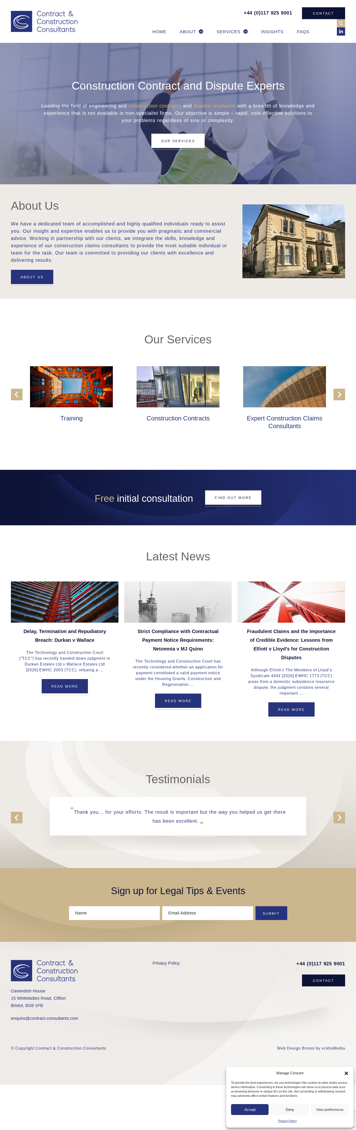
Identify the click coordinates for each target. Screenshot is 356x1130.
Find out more (233, 498)
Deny (290, 1109)
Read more (64, 686)
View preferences (330, 1109)
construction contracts (155, 105)
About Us (32, 277)
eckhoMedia (333, 1048)
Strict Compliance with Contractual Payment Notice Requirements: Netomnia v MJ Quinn (178, 640)
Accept (249, 1109)
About (188, 31)
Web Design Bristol (296, 1048)
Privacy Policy (287, 1121)
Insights (272, 31)
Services (228, 31)
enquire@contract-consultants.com (44, 1018)
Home (159, 31)
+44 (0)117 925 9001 (268, 12)
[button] (346, 1073)
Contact (323, 13)
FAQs (303, 31)
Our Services (178, 141)
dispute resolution (214, 105)
